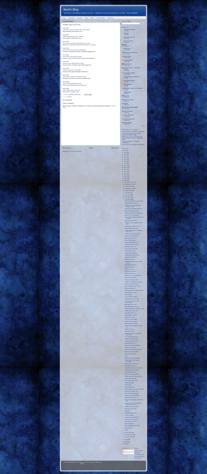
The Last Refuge (128, 41)
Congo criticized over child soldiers (72, 70)
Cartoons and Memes (127, 141)
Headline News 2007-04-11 (132, 363)
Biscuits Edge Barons (130, 288)
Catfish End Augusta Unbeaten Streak (134, 308)
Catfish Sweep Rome (130, 250)
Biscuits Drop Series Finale (132, 279)
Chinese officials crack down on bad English (74, 50)
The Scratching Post (129, 80)
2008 (125, 178)
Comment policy (138, 450)
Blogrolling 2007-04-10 (130, 372)
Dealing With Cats (129, 423)
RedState (126, 33)
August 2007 (128, 190)
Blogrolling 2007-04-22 (130, 271)
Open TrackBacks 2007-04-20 (132, 286)
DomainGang (127, 92)
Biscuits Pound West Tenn (131, 391)
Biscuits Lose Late (129, 331)
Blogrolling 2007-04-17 (130, 313)
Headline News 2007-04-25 (132, 244)
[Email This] (85, 94)
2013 (125, 167)
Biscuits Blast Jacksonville (131, 210)
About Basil (71, 18)
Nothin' (126, 430)
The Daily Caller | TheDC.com (132, 76)
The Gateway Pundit (129, 29)
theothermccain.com (129, 37)
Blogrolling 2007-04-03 (130, 421)
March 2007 (128, 432)
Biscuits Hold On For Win (131, 323)
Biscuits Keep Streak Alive (131, 380)
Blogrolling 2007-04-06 (130, 397)
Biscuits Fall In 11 (129, 269)
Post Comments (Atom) (76, 151)
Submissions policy (139, 456)
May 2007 (128, 197)
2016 (125, 161)
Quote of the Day (126, 144)
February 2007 (129, 434)
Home (64, 18)
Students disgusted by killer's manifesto (73, 36)
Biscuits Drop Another (130, 347)
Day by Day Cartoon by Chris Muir (133, 88)
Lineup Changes (129, 415)
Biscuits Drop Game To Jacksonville (134, 201)
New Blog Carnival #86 (130, 378)
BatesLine (126, 95)
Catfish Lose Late (129, 329)
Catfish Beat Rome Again (131, 203)
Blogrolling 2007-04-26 (130, 238)
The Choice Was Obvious (131, 248)
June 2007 (128, 195)
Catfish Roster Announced (131, 419)
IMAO (92, 18)
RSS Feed (110, 18)
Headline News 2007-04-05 (132, 406)
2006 (125, 439)
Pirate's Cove (127, 64)
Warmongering (128, 427)
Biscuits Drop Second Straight (132, 358)
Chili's (126, 356)
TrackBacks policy (139, 454)
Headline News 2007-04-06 (132, 395)
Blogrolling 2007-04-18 (130, 304)
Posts (125, 450)
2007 (125, 180)
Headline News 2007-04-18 (132, 299)
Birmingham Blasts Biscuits (132, 306)
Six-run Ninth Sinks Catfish (131, 393)
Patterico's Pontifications (131, 52)
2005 (125, 441)
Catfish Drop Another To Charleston (134, 213)
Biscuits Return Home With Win (133, 275)
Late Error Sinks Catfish (131, 296)
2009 (125, 176)
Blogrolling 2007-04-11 (130, 365)
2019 (125, 154)
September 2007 (129, 188)
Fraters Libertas (128, 111)
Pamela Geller (127, 56)
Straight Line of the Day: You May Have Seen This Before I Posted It (132, 137)
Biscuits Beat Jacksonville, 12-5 (133, 226)
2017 (125, 159)
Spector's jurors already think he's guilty (73, 63)
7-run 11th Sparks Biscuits (131, 336)
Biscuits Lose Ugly (129, 259)
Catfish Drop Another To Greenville (134, 368)
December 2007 (129, 182)
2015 (125, 163)
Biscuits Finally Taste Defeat (132, 374)
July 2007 (127, 192)
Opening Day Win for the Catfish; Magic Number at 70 (133, 404)
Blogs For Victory (128, 99)
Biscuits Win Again (129, 387)
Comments (127, 453)
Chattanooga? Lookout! (131, 315)
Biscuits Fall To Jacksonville (132, 215)
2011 (125, 171)
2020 (125, 152)
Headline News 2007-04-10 (132, 370)
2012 (125, 169)
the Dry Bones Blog (129, 73)
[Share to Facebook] (89, 94)
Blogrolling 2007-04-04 (130, 413)
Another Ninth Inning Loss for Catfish (134, 389)
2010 (125, 174)
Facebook (79, 18)
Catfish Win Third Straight (131, 339)
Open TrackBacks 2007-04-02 (132, 425)
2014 (125, 165)
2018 (125, 157)
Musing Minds (128, 122)
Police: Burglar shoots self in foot (71, 90)
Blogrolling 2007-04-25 (130, 246)
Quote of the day (126, 131)
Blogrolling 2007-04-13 (130, 343)
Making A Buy (128, 294)
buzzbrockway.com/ (129, 119)
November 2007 (129, 184)
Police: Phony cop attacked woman (72, 83)
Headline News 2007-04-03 (132, 417)
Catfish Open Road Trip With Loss (133, 376)
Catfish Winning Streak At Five (132, 233)
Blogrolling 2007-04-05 (130, 408)
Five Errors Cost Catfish (131, 319)
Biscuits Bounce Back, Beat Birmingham (132, 301)
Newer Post (67, 148)
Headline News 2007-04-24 (132, 255)
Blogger (82, 463)
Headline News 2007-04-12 (132, 351)
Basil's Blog (70, 9)
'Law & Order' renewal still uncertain (72, 56)
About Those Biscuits (130, 240)
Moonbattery (127, 48)
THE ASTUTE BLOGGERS (131, 107)
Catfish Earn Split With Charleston (133, 208)
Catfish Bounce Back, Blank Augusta (134, 290)
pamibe (126, 103)
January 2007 (129, 437)
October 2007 (129, 186)
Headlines (69, 96)
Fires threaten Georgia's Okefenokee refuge (74, 76)
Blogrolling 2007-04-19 (130, 292)
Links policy (137, 452)
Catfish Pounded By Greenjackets (133, 282)
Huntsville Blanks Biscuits (131, 242)
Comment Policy (100, 18)
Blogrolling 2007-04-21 (130, 277)
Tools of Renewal (128, 115)
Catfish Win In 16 (129, 267)
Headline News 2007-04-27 (132, 228)
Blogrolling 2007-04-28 (130, 220)
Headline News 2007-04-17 (132, 310)
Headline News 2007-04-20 (132, 284)
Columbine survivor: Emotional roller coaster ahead (76, 29)
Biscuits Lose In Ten (130, 317)
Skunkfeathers (128, 84)
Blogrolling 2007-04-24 (130, 257)
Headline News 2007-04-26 (132, 236)
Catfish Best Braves (130, 273)
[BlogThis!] (86, 94)
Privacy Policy (138, 458)
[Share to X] (88, 94)
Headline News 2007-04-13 (132, 341)
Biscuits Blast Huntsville (131, 253)
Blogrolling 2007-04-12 (130, 353)
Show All (142, 125)
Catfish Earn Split (129, 382)
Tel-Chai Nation (128, 60)
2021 (125, 150)
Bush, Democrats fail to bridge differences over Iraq (76, 43)
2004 (125, 443)
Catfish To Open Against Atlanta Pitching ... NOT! (133, 206)
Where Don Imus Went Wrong (132, 345)
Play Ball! (127, 410)
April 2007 (128, 199)
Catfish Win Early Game (131, 321)
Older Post (114, 148)
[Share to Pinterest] (91, 94)
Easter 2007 (128, 384)
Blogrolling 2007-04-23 (130, 265)
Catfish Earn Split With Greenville (133, 349)
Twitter (86, 18)
